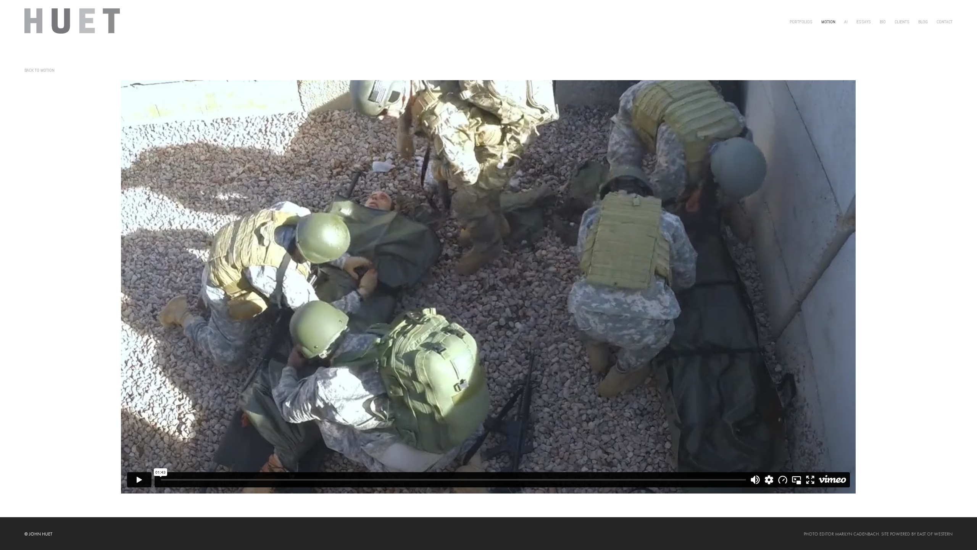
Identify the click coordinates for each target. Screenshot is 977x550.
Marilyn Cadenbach (857, 534)
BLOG (923, 22)
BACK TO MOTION (39, 70)
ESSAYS (863, 22)
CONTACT (945, 22)
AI (846, 22)
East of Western (935, 534)
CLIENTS (902, 22)
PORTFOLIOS (801, 22)
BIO (883, 22)
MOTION (828, 22)
